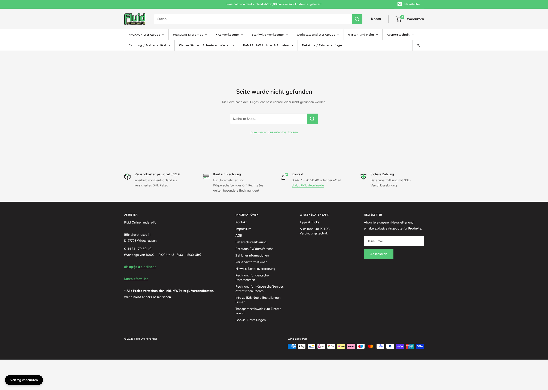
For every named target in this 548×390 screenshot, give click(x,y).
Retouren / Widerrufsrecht (254, 249)
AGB (238, 235)
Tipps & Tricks (309, 222)
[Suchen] (357, 19)
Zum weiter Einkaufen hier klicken (274, 132)
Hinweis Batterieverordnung (255, 269)
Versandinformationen (251, 262)
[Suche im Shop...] (312, 119)
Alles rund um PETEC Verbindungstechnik (315, 231)
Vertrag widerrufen (24, 380)
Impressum (243, 229)
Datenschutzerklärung (251, 242)
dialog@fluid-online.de (308, 185)
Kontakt (241, 222)
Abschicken (378, 254)
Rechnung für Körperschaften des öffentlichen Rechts (259, 289)
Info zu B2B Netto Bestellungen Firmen (257, 300)
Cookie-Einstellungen (250, 320)
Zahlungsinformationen (252, 255)
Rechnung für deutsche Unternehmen (252, 277)
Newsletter (412, 4)
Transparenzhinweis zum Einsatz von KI (258, 311)
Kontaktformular (136, 279)
